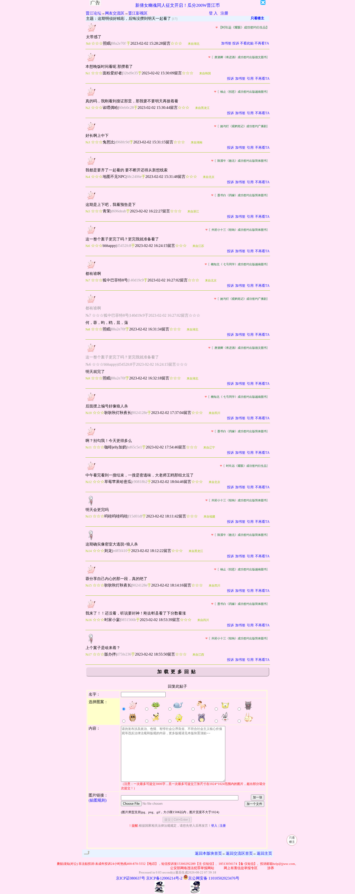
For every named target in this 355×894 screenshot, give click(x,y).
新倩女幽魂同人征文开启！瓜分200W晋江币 (177, 5)
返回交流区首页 (239, 853)
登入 (214, 825)
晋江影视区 (138, 13)
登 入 (213, 13)
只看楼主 (257, 18)
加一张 (257, 797)
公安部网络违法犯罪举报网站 (186, 868)
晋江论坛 (93, 13)
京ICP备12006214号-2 (164, 878)
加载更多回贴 (177, 671)
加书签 (226, 43)
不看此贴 (247, 43)
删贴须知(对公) (67, 864)
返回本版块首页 (208, 853)
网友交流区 (114, 13)
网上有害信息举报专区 (234, 868)
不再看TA (262, 43)
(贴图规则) (97, 800)
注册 (224, 13)
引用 (250, 78)
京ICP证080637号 (130, 878)
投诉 (235, 43)
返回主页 (264, 853)
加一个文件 (254, 804)
